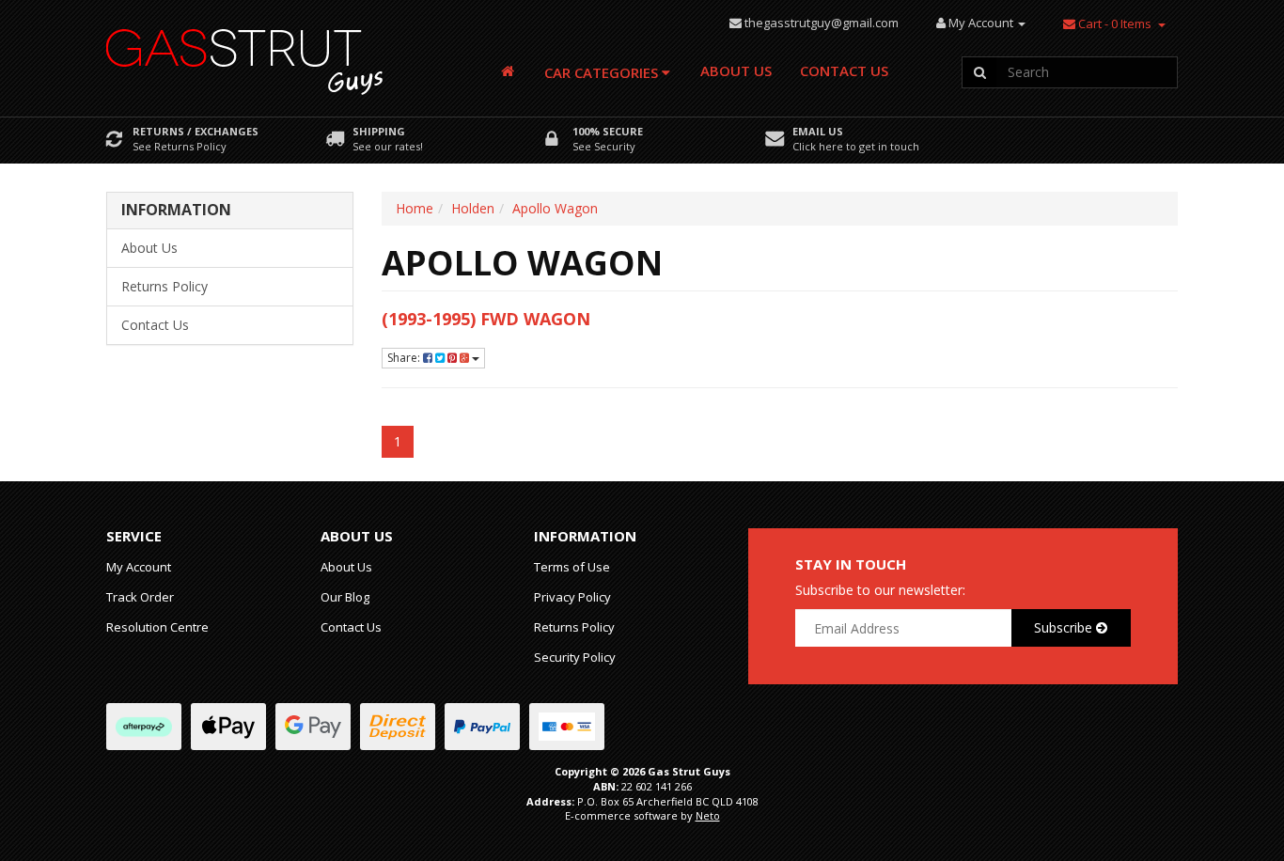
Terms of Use (572, 566)
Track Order (140, 596)
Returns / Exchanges (195, 131)
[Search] (979, 72)
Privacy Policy (572, 596)
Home (414, 208)
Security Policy (575, 657)
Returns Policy (164, 286)
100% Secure (607, 131)
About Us (736, 70)
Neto (708, 815)
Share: (405, 358)
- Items (1114, 23)
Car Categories (603, 72)
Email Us (817, 131)
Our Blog (345, 596)
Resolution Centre (157, 626)
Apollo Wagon (555, 208)
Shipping (378, 131)
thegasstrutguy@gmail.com (821, 22)
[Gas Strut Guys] (245, 56)
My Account (138, 566)
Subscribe (1065, 627)
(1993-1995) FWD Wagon (486, 318)
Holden (472, 208)
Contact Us (844, 70)
